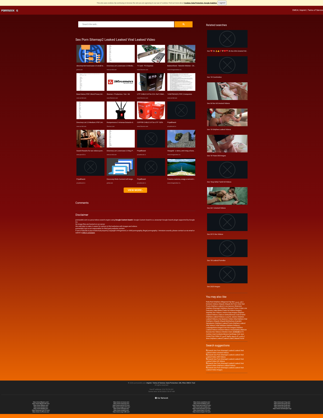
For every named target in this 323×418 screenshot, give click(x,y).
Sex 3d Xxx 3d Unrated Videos (218, 103)
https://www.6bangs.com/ (40, 405)
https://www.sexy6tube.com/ (201, 402)
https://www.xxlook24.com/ (121, 410)
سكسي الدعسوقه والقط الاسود (233, 336)
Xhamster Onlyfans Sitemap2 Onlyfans (224, 307)
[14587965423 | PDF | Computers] (181, 90)
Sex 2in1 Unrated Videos (216, 208)
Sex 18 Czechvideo (214, 77)
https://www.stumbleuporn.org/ (282, 408)
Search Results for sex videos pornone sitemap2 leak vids (98, 151)
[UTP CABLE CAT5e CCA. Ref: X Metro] (151, 90)
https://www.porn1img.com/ (282, 402)
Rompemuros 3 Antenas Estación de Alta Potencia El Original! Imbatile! (133, 122)
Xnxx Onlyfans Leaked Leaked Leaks (220, 338)
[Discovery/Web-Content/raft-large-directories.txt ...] (121, 175)
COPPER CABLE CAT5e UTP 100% (150, 122)
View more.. (135, 190)
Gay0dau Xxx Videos (213, 312)
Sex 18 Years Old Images (216, 156)
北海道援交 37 (238, 332)
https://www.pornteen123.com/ (202, 408)
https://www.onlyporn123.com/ (202, 412)
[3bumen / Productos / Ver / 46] (121, 90)
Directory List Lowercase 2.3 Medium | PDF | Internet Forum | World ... (132, 66)
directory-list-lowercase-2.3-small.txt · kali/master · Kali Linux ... (99, 66)
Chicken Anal (227, 332)
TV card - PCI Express (145, 66)
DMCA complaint (88, 233)
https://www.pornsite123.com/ (41, 410)
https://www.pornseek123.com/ (201, 405)
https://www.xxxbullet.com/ (121, 404)
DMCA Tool (190, 383)
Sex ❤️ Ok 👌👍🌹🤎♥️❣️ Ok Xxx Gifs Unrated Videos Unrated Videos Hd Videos (238, 51)
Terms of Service (315, 10)
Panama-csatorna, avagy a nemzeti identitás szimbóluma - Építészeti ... (193, 179)
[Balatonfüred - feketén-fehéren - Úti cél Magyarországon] (181, 62)
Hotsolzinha (235, 330)
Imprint (303, 10)
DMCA (295, 10)
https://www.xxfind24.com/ (121, 408)
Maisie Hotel (239, 338)
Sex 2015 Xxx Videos (215, 234)
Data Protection (172, 383)
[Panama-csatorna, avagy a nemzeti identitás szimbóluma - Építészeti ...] (181, 175)
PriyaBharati (80, 179)
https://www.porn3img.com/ (282, 405)
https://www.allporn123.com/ (201, 410)
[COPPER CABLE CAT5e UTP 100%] (151, 119)
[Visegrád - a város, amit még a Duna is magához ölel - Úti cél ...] (181, 147)
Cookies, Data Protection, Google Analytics (200, 3)
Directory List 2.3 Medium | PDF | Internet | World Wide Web (98, 122)
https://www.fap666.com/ (40, 408)
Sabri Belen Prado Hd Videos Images (227, 310)
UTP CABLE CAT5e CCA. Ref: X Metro (151, 94)
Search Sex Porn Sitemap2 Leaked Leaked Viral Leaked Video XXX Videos (225, 356)
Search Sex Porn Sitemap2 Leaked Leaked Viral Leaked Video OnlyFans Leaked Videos (225, 364)
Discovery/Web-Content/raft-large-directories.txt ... (126, 179)
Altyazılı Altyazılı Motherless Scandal (227, 321)
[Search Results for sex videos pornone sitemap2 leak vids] (90, 147)
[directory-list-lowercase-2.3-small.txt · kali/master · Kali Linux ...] (90, 62)
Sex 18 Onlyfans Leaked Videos (219, 129)
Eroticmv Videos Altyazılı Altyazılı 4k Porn (221, 304)
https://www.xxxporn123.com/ (121, 407)
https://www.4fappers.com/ (41, 402)
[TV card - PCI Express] (151, 62)
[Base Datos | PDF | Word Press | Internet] (90, 90)
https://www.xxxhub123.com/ (121, 405)
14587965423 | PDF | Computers (179, 94)
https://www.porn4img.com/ (282, 407)
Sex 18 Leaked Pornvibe (216, 260)
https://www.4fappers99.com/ (41, 404)
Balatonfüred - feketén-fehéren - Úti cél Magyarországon (188, 66)
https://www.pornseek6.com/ (201, 407)
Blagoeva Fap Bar (227, 302)
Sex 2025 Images (213, 286)
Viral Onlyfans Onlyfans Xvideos (227, 325)
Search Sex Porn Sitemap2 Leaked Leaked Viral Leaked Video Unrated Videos (225, 351)
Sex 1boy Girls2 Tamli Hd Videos (219, 182)
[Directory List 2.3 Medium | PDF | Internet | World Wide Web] (90, 119)
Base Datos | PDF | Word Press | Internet (91, 94)
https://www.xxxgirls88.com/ (121, 412)
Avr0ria (208, 334)
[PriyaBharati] (90, 175)
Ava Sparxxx (223, 319)
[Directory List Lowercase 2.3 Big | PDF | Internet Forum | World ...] (121, 147)
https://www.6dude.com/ (41, 407)
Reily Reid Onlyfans (213, 302)
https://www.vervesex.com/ (121, 402)
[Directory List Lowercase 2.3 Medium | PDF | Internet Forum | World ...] (121, 62)
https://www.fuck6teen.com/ (201, 404)
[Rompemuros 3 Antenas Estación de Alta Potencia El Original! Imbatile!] (121, 119)
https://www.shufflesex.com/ (40, 412)
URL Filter (182, 383)
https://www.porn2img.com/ (282, 404)
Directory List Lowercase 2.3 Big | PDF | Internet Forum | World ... (130, 151)
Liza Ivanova (229, 306)
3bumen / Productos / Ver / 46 (118, 94)
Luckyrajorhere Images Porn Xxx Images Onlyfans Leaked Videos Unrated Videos (224, 328)
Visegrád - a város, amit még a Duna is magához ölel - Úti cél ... (190, 151)
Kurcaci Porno (233, 308)
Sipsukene (210, 323)
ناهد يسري (239, 302)
